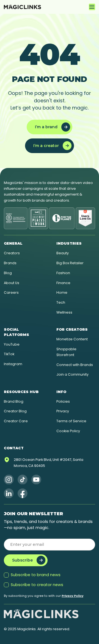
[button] (92, 7)
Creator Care (16, 421)
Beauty (62, 253)
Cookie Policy (68, 431)
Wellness (64, 312)
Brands (10, 263)
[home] (22, 7)
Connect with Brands (74, 364)
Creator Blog (15, 411)
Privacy (62, 411)
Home (61, 292)
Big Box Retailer (70, 263)
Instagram (13, 364)
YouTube (12, 344)
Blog (8, 273)
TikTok (9, 354)
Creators (12, 253)
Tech (60, 302)
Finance (63, 282)
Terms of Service (71, 421)
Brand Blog (13, 401)
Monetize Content (72, 339)
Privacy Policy (72, 596)
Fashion (63, 273)
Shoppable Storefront (66, 352)
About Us (11, 282)
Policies (63, 401)
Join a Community (72, 374)
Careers (11, 292)
